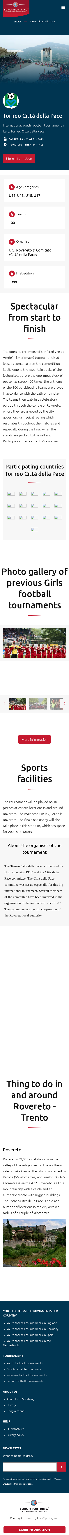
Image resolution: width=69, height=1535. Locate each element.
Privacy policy (15, 1435)
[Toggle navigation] (63, 7)
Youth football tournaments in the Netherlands (27, 1343)
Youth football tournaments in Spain (30, 1335)
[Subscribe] (61, 1467)
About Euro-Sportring (20, 1399)
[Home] (16, 8)
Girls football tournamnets (24, 1369)
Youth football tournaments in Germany (33, 1329)
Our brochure (15, 1429)
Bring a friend (15, 1411)
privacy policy (47, 1478)
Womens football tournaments (27, 1375)
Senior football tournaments (25, 1381)
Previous (4, 703)
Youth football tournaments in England (32, 1323)
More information (19, 158)
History (11, 1405)
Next (64, 703)
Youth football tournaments (25, 1363)
